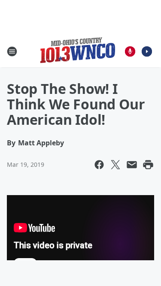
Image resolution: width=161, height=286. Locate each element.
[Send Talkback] (130, 51)
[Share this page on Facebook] (99, 165)
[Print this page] (148, 165)
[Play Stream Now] (147, 51)
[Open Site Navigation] (12, 51)
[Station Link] (77, 51)
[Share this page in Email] (132, 165)
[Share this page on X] (115, 165)
